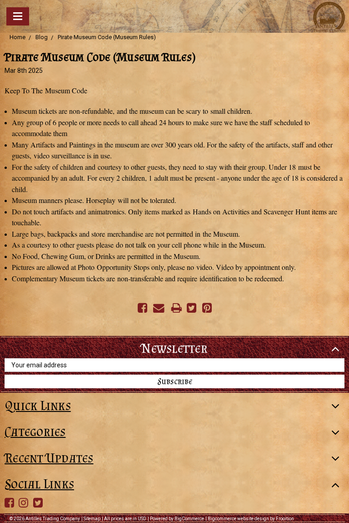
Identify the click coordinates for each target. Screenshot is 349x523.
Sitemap (92, 518)
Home (17, 37)
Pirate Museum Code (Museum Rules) (107, 37)
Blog (41, 37)
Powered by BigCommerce (177, 518)
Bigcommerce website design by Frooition (251, 518)
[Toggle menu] (17, 16)
